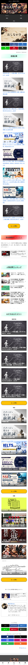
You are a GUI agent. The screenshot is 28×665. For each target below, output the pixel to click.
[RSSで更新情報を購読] (19, 615)
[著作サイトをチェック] (9, 615)
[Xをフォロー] (11, 615)
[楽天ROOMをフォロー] (15, 615)
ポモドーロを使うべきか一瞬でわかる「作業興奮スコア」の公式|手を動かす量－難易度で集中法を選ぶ (14, 181)
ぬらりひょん (11, 603)
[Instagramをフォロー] (13, 615)
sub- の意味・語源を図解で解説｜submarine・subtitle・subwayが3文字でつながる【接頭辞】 (14, 200)
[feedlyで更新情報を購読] (17, 615)
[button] (22, 48)
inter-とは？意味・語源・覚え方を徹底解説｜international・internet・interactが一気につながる (14, 163)
